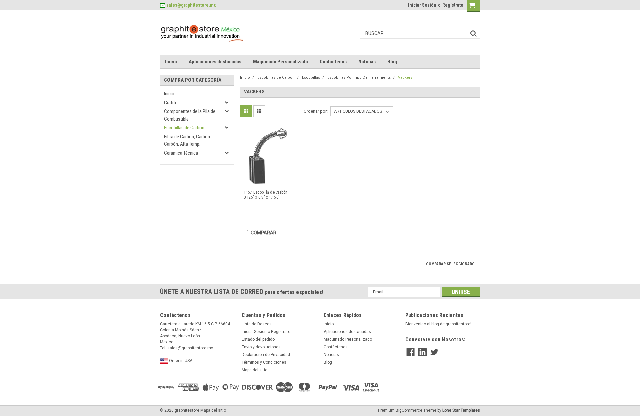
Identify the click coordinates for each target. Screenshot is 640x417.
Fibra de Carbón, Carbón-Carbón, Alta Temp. (188, 140)
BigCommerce (409, 410)
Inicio (171, 62)
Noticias (367, 62)
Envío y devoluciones (261, 347)
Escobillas (311, 77)
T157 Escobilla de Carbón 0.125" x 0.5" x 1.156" (266, 195)
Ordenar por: (316, 111)
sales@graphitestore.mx (191, 5)
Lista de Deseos (257, 324)
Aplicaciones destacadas (215, 62)
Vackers (405, 77)
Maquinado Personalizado (280, 62)
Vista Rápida (269, 180)
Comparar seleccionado (450, 264)
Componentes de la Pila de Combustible (189, 115)
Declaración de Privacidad (266, 354)
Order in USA (180, 360)
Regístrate (452, 5)
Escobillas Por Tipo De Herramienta (359, 77)
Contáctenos (333, 62)
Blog (392, 62)
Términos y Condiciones (264, 362)
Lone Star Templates (461, 410)
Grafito (171, 103)
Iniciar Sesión (422, 5)
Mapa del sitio (254, 370)
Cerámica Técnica (181, 153)
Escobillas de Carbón (184, 128)
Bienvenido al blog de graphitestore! (438, 324)
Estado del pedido (258, 339)
